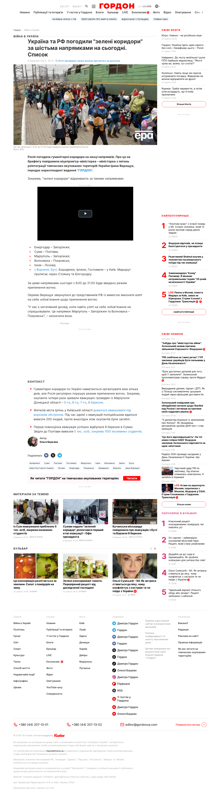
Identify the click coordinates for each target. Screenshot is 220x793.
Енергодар (74, 468)
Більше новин (184, 504)
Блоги (100, 12)
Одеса (83, 635)
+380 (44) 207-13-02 (87, 724)
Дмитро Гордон (127, 623)
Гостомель (71, 463)
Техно (17, 661)
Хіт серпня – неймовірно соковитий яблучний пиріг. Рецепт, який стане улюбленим (187, 540)
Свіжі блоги (171, 30)
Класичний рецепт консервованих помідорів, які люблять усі (186, 524)
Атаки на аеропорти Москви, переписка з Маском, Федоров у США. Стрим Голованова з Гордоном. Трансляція (183, 491)
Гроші (16, 635)
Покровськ (89, 468)
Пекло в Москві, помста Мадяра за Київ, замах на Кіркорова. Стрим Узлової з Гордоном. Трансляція (186, 297)
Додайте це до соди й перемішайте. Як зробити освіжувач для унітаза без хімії (187, 557)
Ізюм (97, 463)
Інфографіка (20, 680)
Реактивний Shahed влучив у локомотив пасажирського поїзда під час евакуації (186, 259)
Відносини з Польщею (135, 19)
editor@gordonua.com (141, 724)
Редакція (183, 629)
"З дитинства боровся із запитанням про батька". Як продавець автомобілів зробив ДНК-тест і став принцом (183, 424)
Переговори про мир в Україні (99, 19)
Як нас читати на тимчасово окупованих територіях (192, 652)
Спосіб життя (21, 668)
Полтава (58, 463)
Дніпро (83, 655)
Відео (167, 12)
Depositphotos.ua (55, 751)
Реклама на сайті (188, 635)
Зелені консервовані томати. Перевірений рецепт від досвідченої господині (82, 584)
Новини (25, 12)
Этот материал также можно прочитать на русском (89, 60)
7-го (83, 402)
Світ (16, 642)
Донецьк (84, 642)
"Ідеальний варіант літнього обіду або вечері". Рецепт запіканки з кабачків (185, 592)
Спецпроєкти (54, 693)
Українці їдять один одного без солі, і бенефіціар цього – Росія (183, 46)
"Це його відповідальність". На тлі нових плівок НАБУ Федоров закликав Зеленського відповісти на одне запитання (183, 441)
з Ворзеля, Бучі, (46, 269)
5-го (67, 402)
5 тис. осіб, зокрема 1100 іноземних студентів (107, 431)
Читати (131, 478)
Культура (18, 655)
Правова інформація (190, 642)
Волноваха (109, 463)
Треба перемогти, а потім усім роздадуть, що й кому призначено (182, 91)
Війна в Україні (31, 30)
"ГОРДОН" (84, 170)
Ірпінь (122, 463)
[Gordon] (116, 6)
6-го (75, 402)
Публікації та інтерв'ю (48, 12)
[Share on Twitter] (53, 455)
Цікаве (17, 687)
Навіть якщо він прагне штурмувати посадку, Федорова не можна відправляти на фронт (182, 76)
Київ (81, 623)
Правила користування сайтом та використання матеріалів (157, 623)
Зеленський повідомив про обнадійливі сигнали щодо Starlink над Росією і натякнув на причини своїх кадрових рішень (182, 407)
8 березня (95, 402)
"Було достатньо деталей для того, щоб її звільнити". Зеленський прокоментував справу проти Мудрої (184, 374)
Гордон (17, 30)
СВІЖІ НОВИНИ (172, 333)
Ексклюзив (139, 12)
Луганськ (84, 668)
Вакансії (183, 623)
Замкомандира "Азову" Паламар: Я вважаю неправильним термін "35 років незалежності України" (187, 277)
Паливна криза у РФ (64, 19)
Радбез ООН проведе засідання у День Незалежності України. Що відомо (181, 457)
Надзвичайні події (24, 674)
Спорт (17, 648)
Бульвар (112, 12)
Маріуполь (86, 463)
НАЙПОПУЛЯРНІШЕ (175, 215)
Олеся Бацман (127, 670)
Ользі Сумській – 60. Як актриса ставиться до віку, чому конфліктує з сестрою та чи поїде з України (134, 586)
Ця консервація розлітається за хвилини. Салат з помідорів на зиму (34, 584)
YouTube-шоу (54, 687)
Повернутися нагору (188, 724)
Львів (82, 629)
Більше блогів (184, 104)
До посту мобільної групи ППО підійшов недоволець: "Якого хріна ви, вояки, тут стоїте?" (183, 60)
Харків (83, 648)
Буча (131, 463)
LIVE (125, 12)
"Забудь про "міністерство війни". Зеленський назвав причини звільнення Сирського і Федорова (182, 346)
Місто (82, 617)
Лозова (61, 468)
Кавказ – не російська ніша (182, 35)
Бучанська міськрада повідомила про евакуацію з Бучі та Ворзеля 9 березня (135, 530)
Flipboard (123, 683)
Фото (156, 12)
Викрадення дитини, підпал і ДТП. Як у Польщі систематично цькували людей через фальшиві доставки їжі (183, 391)
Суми (46, 463)
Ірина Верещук (132, 468)
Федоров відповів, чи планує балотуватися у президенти (186, 245)
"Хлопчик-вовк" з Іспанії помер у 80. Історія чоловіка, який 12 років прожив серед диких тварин (187, 228)
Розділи (50, 617)
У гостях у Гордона (79, 12)
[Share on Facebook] (46, 455)
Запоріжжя (34, 463)
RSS (120, 690)
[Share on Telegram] (59, 455)
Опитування (183, 12)
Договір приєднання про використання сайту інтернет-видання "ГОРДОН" (157, 653)
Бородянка (104, 468)
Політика (18, 629)
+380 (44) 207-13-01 (33, 724)
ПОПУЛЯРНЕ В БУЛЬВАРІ (179, 513)
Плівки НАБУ (161, 19)
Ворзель (117, 468)
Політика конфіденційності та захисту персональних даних (156, 638)
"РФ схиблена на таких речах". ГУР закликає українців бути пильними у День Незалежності (183, 360)
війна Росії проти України (41, 468)
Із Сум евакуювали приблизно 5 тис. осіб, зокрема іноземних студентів (35, 530)
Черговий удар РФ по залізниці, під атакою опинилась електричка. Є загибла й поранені (183, 473)
